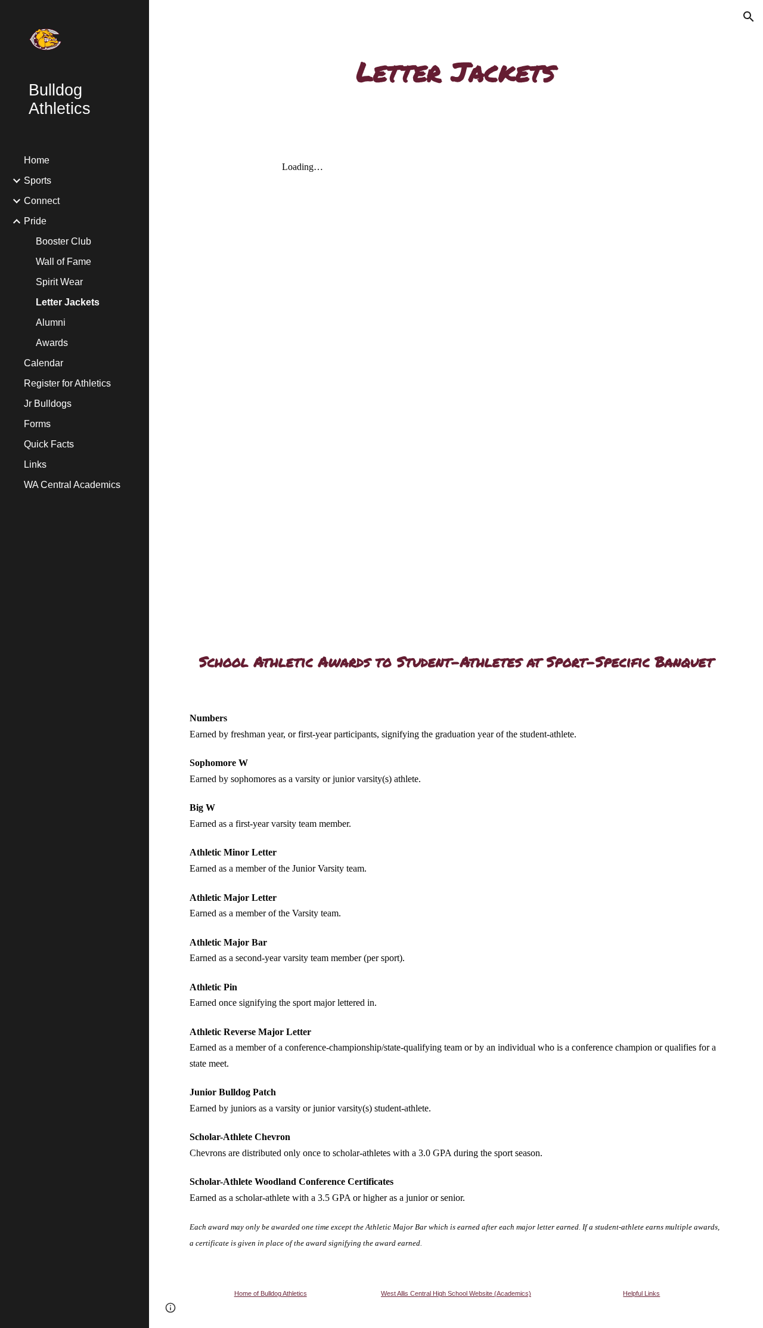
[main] (455, 71)
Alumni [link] (51, 322)
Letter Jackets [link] (68, 302)
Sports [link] (37, 180)
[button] (748, 16)
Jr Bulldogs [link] (48, 404)
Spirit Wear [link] (59, 282)
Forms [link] (37, 424)
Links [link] (35, 464)
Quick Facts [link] (49, 444)
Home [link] (36, 160)
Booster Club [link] (63, 241)
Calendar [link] (43, 363)
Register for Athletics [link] (67, 383)
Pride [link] (35, 221)
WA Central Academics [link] (72, 485)
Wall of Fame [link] (63, 262)
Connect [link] (42, 201)
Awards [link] (52, 343)
